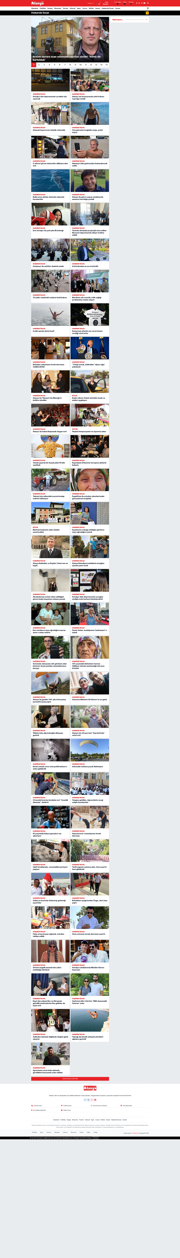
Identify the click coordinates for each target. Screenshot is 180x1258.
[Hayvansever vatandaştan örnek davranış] (89, 817)
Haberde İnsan (108, 8)
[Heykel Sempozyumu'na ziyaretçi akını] (89, 415)
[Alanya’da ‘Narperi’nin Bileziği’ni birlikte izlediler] (50, 381)
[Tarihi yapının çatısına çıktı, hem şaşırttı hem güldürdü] (89, 850)
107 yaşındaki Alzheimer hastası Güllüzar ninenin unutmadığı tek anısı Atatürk (88, 666)
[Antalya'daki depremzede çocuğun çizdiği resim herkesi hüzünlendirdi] (89, 580)
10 (81, 65)
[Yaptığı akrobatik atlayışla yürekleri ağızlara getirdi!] (89, 1020)
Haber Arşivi (67, 1110)
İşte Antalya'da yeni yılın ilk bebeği (48, 231)
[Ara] (148, 3)
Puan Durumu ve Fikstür (100, 1105)
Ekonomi (57, 8)
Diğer (88, 1132)
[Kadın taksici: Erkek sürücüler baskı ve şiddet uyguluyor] (89, 381)
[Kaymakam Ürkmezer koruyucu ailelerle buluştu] (89, 446)
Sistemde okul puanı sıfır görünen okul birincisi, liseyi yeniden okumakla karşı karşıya (49, 666)
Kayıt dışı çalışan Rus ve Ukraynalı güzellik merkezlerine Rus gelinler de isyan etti (49, 1003)
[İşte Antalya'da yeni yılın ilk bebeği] (50, 214)
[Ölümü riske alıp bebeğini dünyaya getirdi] (50, 716)
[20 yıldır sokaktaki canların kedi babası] (50, 281)
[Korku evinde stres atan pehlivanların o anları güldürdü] (50, 750)
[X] (88, 1099)
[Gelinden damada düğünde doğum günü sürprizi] (50, 1020)
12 (91, 65)
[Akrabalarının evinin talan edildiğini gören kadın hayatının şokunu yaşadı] (50, 580)
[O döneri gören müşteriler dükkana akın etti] (50, 147)
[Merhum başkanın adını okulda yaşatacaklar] (50, 513)
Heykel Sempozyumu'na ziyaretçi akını (89, 432)
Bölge (95, 1132)
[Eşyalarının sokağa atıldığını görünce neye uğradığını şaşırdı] (89, 513)
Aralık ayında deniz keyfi (43, 331)
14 (101, 65)
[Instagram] (91, 1099)
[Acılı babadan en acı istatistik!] (89, 250)
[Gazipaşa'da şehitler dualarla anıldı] (50, 250)
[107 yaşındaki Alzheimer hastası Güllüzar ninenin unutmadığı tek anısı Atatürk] (89, 647)
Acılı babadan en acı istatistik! (85, 266)
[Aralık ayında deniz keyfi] (50, 314)
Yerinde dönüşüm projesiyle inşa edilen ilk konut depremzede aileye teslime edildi (89, 233)
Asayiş (50, 8)
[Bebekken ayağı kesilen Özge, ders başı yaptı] (89, 884)
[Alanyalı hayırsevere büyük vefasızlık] (50, 113)
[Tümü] (146, 20)
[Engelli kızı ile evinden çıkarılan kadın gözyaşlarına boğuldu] (89, 480)
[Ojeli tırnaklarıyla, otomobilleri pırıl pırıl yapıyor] (50, 850)
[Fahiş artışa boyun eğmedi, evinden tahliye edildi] (50, 917)
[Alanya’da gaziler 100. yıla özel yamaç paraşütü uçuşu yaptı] (50, 683)
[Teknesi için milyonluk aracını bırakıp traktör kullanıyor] (50, 480)
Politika (43, 8)
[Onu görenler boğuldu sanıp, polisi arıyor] (89, 113)
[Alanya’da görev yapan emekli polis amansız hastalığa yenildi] (89, 180)
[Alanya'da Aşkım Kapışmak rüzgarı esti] (50, 415)
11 (86, 65)
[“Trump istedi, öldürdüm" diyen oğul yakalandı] (89, 348)
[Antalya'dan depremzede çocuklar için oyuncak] (50, 80)
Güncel (72, 8)
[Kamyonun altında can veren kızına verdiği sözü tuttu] (89, 314)
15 (107, 65)
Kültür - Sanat (94, 8)
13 (96, 65)
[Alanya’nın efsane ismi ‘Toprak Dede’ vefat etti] (89, 716)
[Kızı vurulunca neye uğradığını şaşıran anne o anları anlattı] (50, 614)
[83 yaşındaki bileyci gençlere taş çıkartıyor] (50, 817)
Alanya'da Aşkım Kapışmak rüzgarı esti (50, 432)
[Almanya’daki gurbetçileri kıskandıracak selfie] (89, 147)
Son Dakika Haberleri (39, 1110)
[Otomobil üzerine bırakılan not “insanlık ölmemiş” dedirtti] (50, 783)
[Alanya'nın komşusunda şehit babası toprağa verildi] (89, 80)
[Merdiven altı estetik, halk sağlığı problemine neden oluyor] (89, 281)
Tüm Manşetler (127, 1105)
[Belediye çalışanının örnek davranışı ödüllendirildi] (50, 348)
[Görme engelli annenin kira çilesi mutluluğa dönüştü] (50, 951)
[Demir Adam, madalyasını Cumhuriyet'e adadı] (89, 614)
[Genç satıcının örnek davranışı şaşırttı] (89, 917)
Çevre (84, 8)
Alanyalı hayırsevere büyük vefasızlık (49, 130)
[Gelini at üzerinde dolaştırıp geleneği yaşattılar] (50, 884)
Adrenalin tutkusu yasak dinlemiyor (87, 767)
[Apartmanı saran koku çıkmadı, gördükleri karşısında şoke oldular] (50, 1054)
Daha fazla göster (70, 1079)
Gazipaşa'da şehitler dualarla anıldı (48, 266)
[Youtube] (95, 1099)
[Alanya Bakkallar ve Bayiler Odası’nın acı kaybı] (50, 547)
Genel (117, 8)
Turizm (65, 8)
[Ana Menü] (148, 8)
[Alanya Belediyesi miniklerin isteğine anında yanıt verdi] (89, 547)
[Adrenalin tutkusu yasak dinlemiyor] (89, 750)
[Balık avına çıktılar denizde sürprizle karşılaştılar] (50, 180)
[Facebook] (85, 1099)
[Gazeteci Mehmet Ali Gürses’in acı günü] (89, 683)
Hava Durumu (38, 1105)
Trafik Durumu (67, 1105)
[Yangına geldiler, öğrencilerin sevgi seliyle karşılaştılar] (89, 783)
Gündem (34, 8)
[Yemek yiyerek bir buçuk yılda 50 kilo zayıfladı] (50, 446)
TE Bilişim (135, 1133)
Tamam (95, 1138)
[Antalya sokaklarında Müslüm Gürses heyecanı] (89, 951)
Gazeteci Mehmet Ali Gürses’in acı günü (89, 700)
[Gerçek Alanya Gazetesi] (37, 3)
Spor (79, 8)
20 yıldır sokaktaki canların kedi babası (50, 298)
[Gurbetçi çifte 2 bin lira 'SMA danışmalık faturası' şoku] (89, 984)
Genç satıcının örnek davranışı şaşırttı (88, 934)
